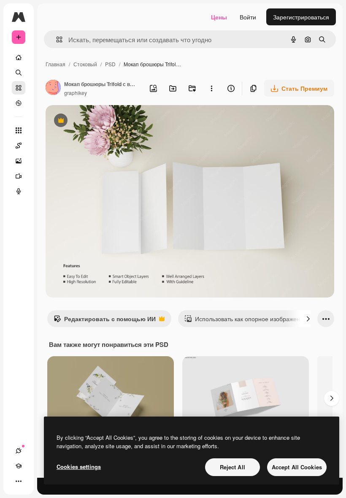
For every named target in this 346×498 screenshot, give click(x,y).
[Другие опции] (211, 88)
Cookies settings (79, 467)
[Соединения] (18, 450)
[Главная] (18, 57)
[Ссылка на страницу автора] (53, 88)
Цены (219, 17)
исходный (102, 121)
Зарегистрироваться (301, 17)
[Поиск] (18, 72)
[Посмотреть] (18, 103)
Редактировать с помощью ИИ (105, 320)
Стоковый (85, 64)
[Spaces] (18, 145)
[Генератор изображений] (18, 161)
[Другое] (18, 481)
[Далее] (308, 318)
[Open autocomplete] (56, 39)
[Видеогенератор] (18, 176)
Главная (55, 64)
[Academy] (18, 466)
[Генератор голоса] (18, 191)
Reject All (232, 467)
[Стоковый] (18, 88)
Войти (248, 17)
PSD (110, 64)
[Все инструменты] (18, 130)
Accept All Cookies (297, 467)
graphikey (75, 92)
